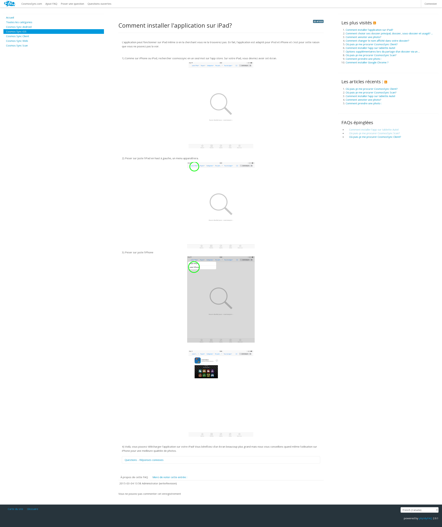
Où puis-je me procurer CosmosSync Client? (372, 44)
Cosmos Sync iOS (16, 31)
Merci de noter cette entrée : (169, 477)
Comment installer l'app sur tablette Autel (370, 48)
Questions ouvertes (99, 3)
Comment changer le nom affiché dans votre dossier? (377, 40)
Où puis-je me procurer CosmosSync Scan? (371, 55)
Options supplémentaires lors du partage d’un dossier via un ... (383, 51)
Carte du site (15, 509)
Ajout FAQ (51, 3)
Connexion (431, 3)
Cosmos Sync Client (17, 36)
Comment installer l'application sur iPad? (369, 29)
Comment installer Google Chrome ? (367, 62)
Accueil (10, 17)
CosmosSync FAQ (10, 3)
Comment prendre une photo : (364, 58)
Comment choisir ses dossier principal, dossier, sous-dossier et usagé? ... (389, 33)
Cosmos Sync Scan (17, 45)
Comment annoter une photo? (363, 37)
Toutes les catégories (19, 22)
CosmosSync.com (31, 3)
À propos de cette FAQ (134, 477)
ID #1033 (318, 21)
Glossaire (32, 509)
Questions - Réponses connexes (144, 460)
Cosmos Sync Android (19, 26)
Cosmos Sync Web (17, 40)
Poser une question (72, 3)
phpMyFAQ (425, 518)
